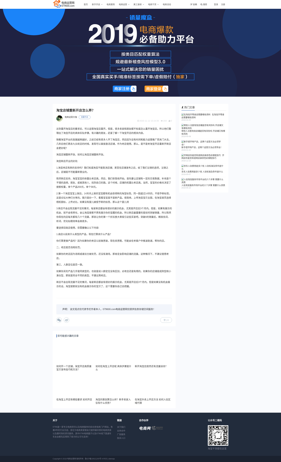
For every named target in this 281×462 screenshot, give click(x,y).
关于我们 (121, 427)
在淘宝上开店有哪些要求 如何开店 (74, 399)
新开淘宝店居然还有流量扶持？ (151, 366)
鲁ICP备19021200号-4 (94, 459)
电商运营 (123, 4)
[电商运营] (157, 430)
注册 (223, 4)
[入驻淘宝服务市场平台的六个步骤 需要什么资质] (203, 182)
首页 (86, 4)
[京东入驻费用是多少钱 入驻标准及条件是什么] (203, 169)
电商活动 (167, 4)
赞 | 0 (166, 320)
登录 (216, 4)
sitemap (111, 459)
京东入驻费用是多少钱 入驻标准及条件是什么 (202, 171)
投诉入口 (121, 438)
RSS (105, 459)
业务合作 (121, 430)
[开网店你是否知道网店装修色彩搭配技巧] (201, 155)
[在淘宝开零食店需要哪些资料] (195, 114)
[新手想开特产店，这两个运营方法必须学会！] (203, 144)
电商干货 (152, 4)
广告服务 (121, 434)
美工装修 (137, 4)
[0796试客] (145, 430)
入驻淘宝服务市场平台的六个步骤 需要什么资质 (203, 185)
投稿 (195, 4)
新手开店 (96, 4)
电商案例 (111, 4)
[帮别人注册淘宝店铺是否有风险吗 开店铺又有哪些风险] (203, 128)
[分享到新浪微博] (66, 320)
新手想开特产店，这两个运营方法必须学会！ (201, 147)
